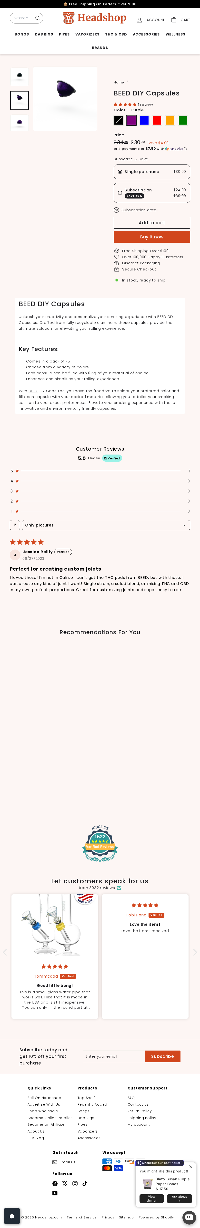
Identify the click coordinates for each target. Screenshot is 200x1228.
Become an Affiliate (46, 1124)
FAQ (131, 1097)
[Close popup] (192, 1167)
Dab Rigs (44, 34)
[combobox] (26, 18)
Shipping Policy (142, 1117)
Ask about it (179, 1198)
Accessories (146, 34)
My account (139, 1124)
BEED (33, 390)
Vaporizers (87, 34)
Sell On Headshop (44, 1097)
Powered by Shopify (156, 1217)
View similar (152, 1198)
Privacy (108, 1217)
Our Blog (36, 1137)
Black (118, 120)
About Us (36, 1131)
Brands (100, 47)
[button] (126, 104)
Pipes (64, 34)
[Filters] (15, 525)
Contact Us (138, 1104)
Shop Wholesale (43, 1111)
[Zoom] (65, 99)
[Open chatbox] (189, 1218)
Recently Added (93, 1104)
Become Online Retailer (50, 1117)
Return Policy (140, 1111)
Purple (131, 120)
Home (119, 82)
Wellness (175, 34)
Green (183, 120)
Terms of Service (82, 1217)
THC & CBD (116, 34)
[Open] (12, 1216)
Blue (144, 120)
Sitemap (126, 1217)
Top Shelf (86, 1097)
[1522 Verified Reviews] (100, 862)
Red (157, 120)
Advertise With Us (44, 1104)
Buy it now (152, 237)
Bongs (22, 34)
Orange (170, 120)
